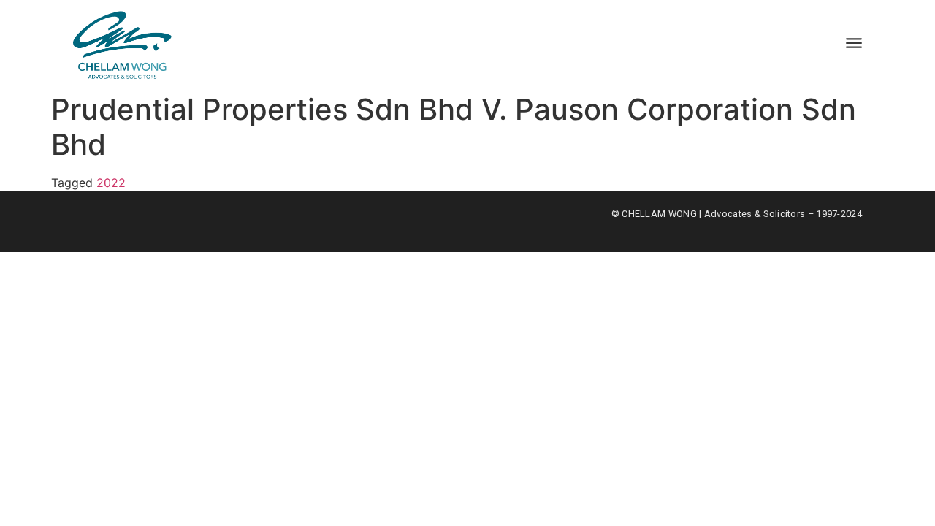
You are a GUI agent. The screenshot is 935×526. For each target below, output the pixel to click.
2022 (111, 182)
